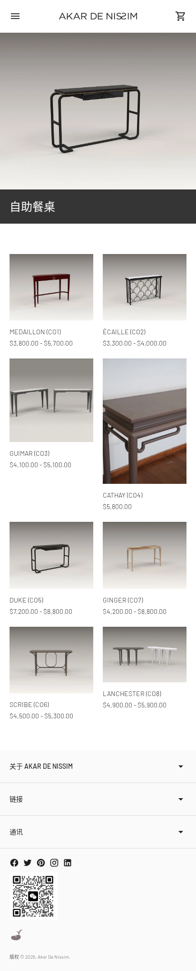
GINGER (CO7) (123, 600)
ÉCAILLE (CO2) (124, 332)
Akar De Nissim (53, 957)
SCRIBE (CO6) (29, 704)
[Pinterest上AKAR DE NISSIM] (41, 862)
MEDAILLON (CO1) (35, 332)
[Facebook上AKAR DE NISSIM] (14, 862)
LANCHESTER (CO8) (132, 693)
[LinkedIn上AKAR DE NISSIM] (67, 862)
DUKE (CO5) (26, 600)
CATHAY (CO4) (122, 495)
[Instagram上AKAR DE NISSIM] (54, 862)
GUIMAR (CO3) (29, 453)
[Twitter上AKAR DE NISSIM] (27, 862)
